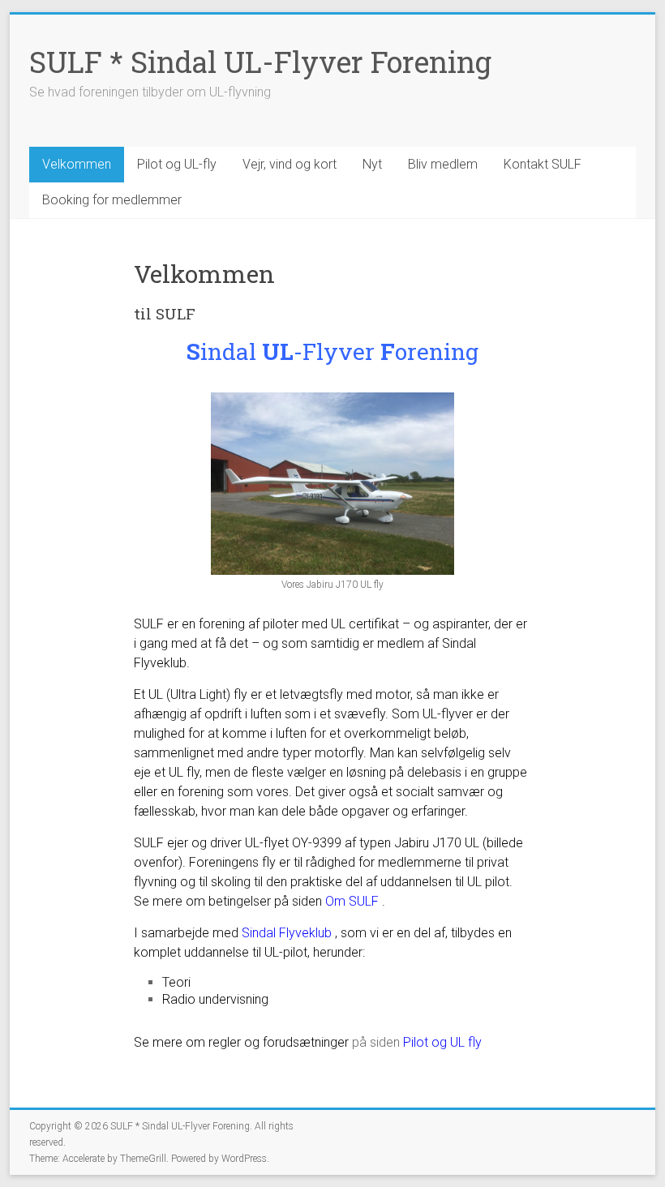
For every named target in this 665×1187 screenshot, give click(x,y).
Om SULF (352, 901)
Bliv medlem (443, 164)
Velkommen (76, 164)
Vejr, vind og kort (289, 164)
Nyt (372, 164)
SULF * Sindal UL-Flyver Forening (260, 61)
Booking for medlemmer (112, 200)
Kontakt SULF (542, 164)
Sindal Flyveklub (287, 933)
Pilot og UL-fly (177, 164)
